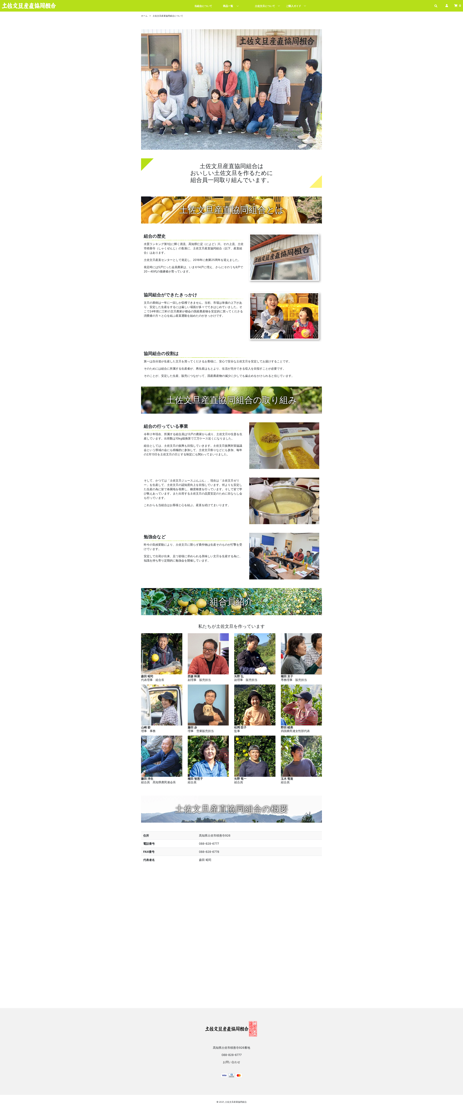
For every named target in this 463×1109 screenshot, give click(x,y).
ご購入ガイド (293, 5)
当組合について (203, 5)
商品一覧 (228, 5)
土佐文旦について (265, 5)
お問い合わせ (231, 1062)
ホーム (144, 15)
